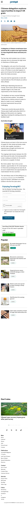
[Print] (15, 21)
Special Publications (5, 460)
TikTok (2, 499)
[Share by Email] (12, 21)
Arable (5, 18)
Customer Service (5, 473)
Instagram (3, 497)
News (2, 18)
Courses (3, 447)
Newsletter (3, 489)
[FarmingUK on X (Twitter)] (11, 430)
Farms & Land (4, 445)
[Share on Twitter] (5, 21)
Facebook (3, 493)
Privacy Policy (4, 478)
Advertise (3, 469)
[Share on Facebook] (2, 21)
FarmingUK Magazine (6, 452)
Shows (2, 441)
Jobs (2, 443)
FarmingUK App (4, 491)
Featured (3, 439)
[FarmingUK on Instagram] (16, 430)
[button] (8, 424)
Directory (3, 462)
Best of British (4, 458)
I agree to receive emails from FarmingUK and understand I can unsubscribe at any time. (14, 211)
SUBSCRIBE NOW (8, 217)
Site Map (3, 482)
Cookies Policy (4, 471)
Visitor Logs (3, 484)
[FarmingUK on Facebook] (7, 430)
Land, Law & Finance (5, 456)
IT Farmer (3, 454)
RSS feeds (3, 480)
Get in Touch (4, 467)
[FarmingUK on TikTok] (21, 430)
